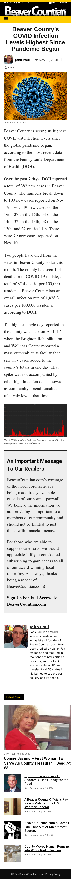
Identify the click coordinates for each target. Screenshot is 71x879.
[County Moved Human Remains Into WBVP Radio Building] (12, 853)
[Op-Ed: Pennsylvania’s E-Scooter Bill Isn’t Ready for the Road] (12, 783)
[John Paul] (9, 59)
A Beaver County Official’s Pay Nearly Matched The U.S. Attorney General (46, 803)
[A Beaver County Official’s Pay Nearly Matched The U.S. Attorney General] (12, 806)
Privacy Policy (52, 874)
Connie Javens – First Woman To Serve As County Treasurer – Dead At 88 (37, 763)
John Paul (22, 59)
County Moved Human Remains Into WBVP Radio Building (47, 848)
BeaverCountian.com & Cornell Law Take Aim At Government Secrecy (46, 826)
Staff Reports (31, 788)
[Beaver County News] (35, 11)
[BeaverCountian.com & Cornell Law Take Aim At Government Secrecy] (12, 829)
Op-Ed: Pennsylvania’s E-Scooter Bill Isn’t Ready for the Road (46, 780)
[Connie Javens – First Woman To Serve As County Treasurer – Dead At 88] (37, 727)
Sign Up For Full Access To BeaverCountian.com (32, 600)
